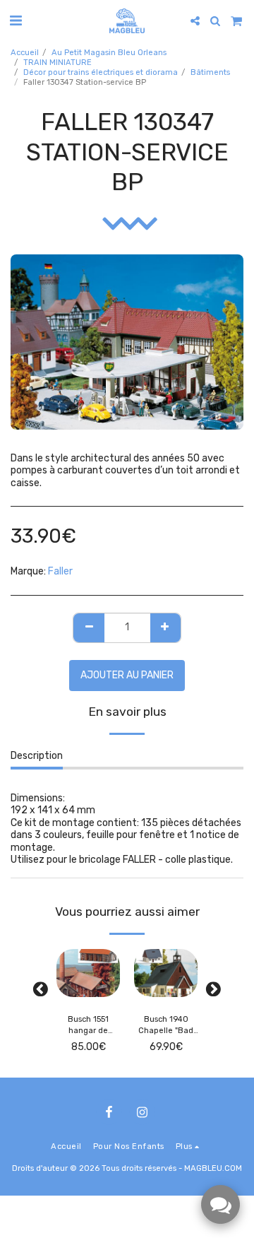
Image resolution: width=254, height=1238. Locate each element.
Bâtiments (210, 72)
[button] (16, 20)
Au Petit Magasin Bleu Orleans (109, 52)
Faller (60, 571)
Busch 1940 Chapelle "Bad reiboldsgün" (165, 1026)
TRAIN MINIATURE (57, 62)
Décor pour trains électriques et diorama (100, 72)
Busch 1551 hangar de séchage (88, 1026)
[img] (88, 973)
